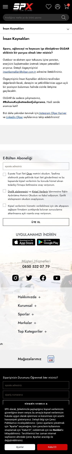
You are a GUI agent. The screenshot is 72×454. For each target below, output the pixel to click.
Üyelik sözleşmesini (18, 191)
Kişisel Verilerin (40, 191)
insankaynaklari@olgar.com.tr (19, 72)
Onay (29, 173)
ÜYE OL (36, 222)
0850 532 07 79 (36, 266)
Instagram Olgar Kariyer (52, 113)
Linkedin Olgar (14, 117)
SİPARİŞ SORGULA (36, 404)
